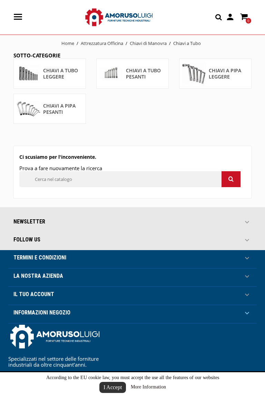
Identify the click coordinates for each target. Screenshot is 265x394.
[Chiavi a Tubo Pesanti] (111, 73)
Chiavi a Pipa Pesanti (59, 108)
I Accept (113, 387)
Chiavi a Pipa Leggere (225, 73)
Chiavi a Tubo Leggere (60, 73)
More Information (148, 387)
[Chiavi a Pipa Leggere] (194, 73)
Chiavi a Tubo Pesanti (143, 73)
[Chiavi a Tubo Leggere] (28, 73)
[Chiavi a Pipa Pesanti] (28, 108)
